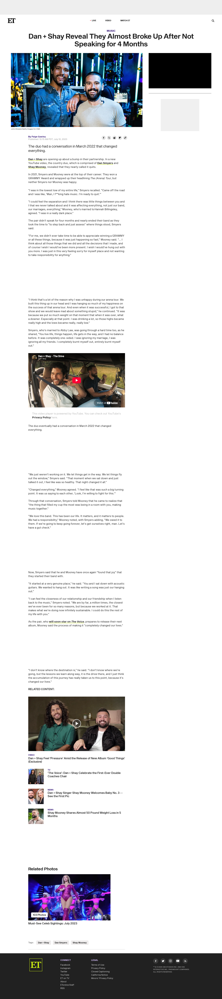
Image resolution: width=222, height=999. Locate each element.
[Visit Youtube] (177, 961)
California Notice (99, 975)
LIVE (94, 20)
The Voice (77, 622)
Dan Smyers (105, 163)
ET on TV (64, 978)
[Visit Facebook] (155, 961)
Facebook (65, 965)
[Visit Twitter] (163, 961)
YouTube (64, 975)
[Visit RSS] (185, 961)
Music (111, 31)
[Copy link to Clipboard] (125, 138)
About (63, 981)
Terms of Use (97, 965)
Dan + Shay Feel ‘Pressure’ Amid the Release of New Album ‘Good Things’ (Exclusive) (76, 760)
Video (108, 20)
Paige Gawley (39, 136)
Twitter (63, 971)
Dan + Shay (35, 159)
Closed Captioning (100, 971)
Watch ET (125, 20)
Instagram (65, 968)
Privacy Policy (41, 418)
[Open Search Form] (213, 21)
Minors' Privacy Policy (102, 978)
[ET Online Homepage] (11, 20)
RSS (62, 988)
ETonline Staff (67, 985)
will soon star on (60, 622)
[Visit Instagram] (170, 961)
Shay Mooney (37, 167)
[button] (76, 723)
